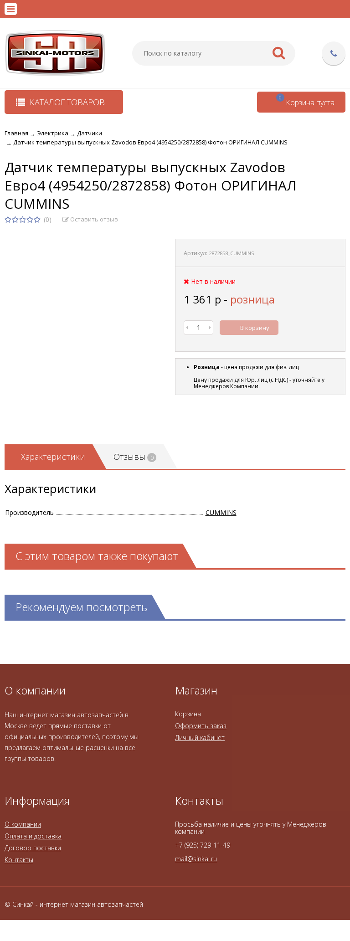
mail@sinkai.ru (196, 858)
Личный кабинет (200, 737)
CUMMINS (221, 512)
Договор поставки (33, 847)
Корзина (188, 714)
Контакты (19, 859)
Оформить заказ (200, 725)
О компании (23, 824)
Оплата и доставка (33, 836)
